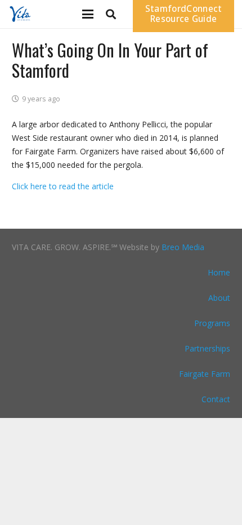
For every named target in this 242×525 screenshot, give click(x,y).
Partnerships (207, 348)
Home (219, 272)
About (219, 297)
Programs (212, 323)
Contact (215, 399)
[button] (88, 14)
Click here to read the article (63, 186)
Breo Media (183, 247)
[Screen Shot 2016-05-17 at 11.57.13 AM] (20, 14)
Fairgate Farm (204, 373)
